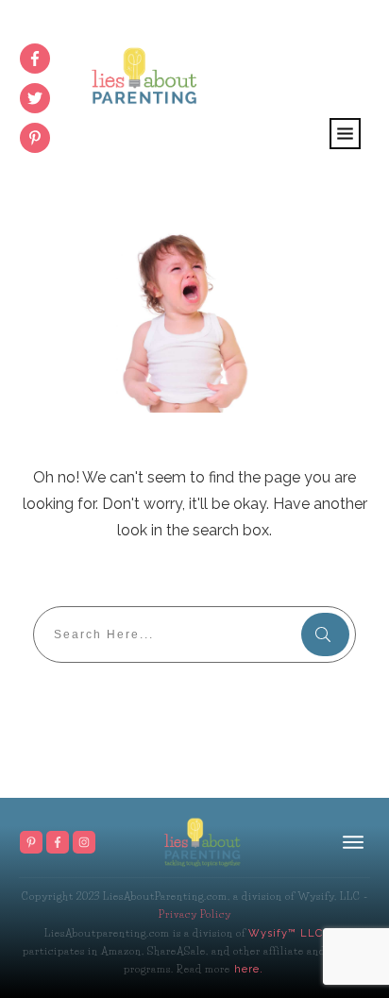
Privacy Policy (195, 914)
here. (246, 969)
